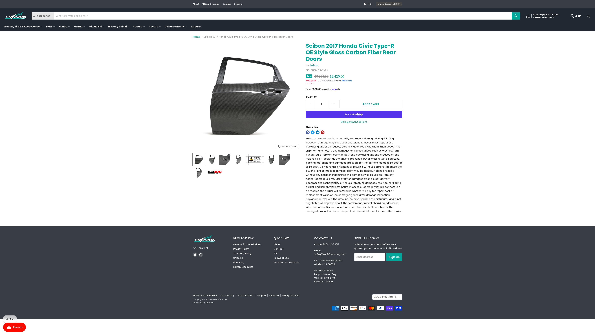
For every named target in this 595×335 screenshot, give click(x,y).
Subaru (138, 26)
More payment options (354, 122)
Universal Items (175, 26)
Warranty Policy (242, 253)
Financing (238, 262)
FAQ (276, 253)
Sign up (394, 257)
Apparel (196, 26)
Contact (227, 4)
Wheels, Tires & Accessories (22, 26)
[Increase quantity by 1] (333, 104)
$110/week (347, 80)
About (196, 4)
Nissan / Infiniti (117, 26)
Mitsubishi (95, 26)
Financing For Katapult (286, 262)
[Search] (516, 16)
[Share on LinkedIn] (318, 132)
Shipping (238, 4)
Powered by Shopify (203, 302)
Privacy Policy (241, 248)
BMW (49, 26)
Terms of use (281, 257)
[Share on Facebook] (308, 132)
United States (389, 3)
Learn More (310, 84)
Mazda (78, 26)
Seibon (314, 65)
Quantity (311, 97)
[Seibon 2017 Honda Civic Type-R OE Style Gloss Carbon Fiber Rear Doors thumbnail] (199, 159)
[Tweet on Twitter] (313, 132)
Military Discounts (210, 4)
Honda (63, 26)
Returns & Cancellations (247, 244)
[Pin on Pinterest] (322, 132)
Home (196, 37)
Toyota (154, 26)
